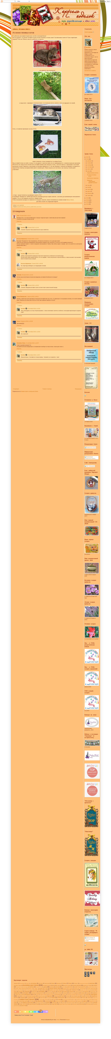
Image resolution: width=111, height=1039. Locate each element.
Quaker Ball (23, 1005)
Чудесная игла (93, 1001)
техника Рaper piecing (23, 1001)
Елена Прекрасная (21, 296)
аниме (27, 983)
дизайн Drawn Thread (67, 988)
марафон (89, 992)
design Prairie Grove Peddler (65, 1004)
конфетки (71, 991)
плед (83, 996)
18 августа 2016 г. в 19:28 (26, 321)
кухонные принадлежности (37, 992)
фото (63, 1001)
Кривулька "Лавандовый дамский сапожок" (92, 181)
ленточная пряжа (49, 992)
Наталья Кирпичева (22, 238)
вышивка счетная (57, 985)
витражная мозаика (84, 983)
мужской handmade (72, 994)
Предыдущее (78, 389)
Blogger (68, 1019)
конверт (65, 991)
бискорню (59, 983)
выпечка (92, 983)
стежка (45, 999)
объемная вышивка (31, 996)
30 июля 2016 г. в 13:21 (33, 238)
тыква (34, 1001)
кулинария (26, 993)
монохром (58, 994)
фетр (52, 1001)
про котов (39, 206)
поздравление (30, 997)
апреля (89, 189)
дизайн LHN (44, 990)
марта (89, 191)
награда (87, 994)
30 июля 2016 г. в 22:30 (27, 275)
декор (45, 987)
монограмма (51, 994)
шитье (47, 1002)
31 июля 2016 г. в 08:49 (37, 263)
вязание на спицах (87, 985)
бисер (52, 983)
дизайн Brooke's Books (55, 988)
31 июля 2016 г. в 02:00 (33, 285)
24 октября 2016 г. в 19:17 (34, 355)
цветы (85, 1001)
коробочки (86, 991)
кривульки (17, 993)
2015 (87, 198)
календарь (42, 991)
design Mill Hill (54, 1004)
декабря (89, 161)
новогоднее (94, 994)
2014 (87, 200)
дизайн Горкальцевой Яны (80, 986)
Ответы (20, 224)
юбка (60, 1002)
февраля (89, 193)
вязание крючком (76, 985)
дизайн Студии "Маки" (33, 988)
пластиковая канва (76, 996)
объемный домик (41, 996)
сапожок (89, 997)
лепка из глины (58, 992)
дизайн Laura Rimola (28, 989)
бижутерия (47, 983)
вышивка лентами (47, 985)
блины (64, 983)
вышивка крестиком (21, 206)
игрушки (27, 991)
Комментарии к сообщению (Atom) (29, 391)
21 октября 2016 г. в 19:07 (32, 343)
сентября (89, 167)
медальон (28, 994)
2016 (87, 159)
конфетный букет (78, 991)
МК (33, 994)
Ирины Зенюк (70, 199)
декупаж (52, 986)
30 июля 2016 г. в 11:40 (33, 227)
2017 (87, 157)
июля (88, 171)
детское (28, 206)
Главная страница (47, 389)
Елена (18, 321)
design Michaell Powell (33, 1004)
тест (74, 999)
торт (30, 1001)
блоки (70, 983)
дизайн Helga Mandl (91, 988)
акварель (16, 983)
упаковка (47, 1001)
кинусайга (59, 991)
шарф (15, 1002)
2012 (87, 204)
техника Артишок (88, 999)
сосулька (41, 999)
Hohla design (81, 1004)
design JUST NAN (23, 1004)
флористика (57, 1001)
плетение (88, 996)
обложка (23, 996)
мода (37, 994)
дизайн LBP (36, 989)
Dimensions (74, 1004)
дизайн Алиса (34, 206)
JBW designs (88, 1004)
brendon (23, 227)
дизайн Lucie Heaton (54, 989)
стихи (50, 999)
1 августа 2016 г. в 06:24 (33, 296)
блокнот (76, 983)
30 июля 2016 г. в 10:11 (25, 215)
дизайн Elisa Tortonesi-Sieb (79, 988)
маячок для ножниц (19, 994)
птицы (48, 997)
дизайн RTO (63, 989)
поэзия (37, 997)
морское (64, 994)
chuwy (58, 1019)
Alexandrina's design (70, 1002)
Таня (18, 215)
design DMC (89, 1002)
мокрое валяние (43, 994)
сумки (54, 999)
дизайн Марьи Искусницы (20, 988)
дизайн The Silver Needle (86, 989)
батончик (41, 983)
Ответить (19, 221)
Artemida (19, 275)
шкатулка (54, 1002)
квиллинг (49, 991)
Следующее (16, 389)
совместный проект (26, 999)
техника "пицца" (79, 999)
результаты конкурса (75, 997)
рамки (68, 997)
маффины (95, 992)
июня (88, 185)
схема (59, 999)
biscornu (78, 1002)
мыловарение (80, 994)
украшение (40, 1001)
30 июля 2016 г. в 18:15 (33, 253)
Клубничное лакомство (92, 178)
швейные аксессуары (27, 1002)
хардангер (79, 1001)
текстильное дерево (67, 999)
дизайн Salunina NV (73, 990)
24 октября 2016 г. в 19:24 (34, 308)
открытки (49, 996)
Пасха (62, 996)
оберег (18, 996)
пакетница (57, 996)
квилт (54, 991)
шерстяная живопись (40, 1002)
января (89, 195)
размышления (61, 997)
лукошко (65, 992)
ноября (89, 163)
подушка (22, 997)
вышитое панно (67, 985)
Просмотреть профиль (90, 70)
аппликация (34, 983)
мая (88, 187)
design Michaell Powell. (45, 1004)
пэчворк (53, 997)
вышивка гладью (17, 985)
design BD (83, 1002)
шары (19, 1002)
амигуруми (22, 983)
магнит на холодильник (74, 992)
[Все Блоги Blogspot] (85, 395)
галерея (95, 985)
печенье (68, 996)
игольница (20, 991)
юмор (63, 1002)
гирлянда (31, 987)
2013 (87, 202)
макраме (83, 992)
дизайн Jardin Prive (18, 989)
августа (89, 169)
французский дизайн (71, 1001)
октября (89, 165)
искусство (34, 991)
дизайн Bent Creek (43, 988)
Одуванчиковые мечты (92, 172)
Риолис (83, 997)
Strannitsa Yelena (21, 343)
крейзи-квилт (93, 991)
